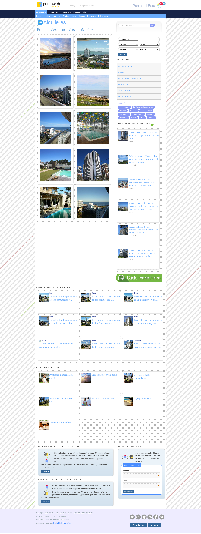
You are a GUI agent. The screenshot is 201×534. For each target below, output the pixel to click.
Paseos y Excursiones (88, 16)
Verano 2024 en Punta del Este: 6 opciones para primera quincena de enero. (144, 135)
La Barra (122, 72)
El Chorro (133, 111)
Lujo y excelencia (142, 398)
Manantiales (124, 84)
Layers (138, 517)
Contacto (144, 517)
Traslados (104, 16)
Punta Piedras (146, 111)
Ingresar (46, 501)
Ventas (66, 16)
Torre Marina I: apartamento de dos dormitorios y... (63, 298)
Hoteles (47, 16)
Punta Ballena (125, 96)
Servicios (66, 13)
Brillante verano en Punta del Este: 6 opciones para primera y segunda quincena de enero (144, 159)
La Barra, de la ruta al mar (143, 107)
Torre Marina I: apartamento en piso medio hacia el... (55, 345)
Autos (74, 16)
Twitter (161, 517)
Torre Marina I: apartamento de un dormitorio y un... (148, 298)
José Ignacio (124, 90)
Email (141, 481)
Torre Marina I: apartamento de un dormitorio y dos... (63, 321)
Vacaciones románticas (60, 421)
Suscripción (138, 525)
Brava (142, 118)
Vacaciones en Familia (103, 398)
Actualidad (53, 13)
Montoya (123, 111)
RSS (150, 517)
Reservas (41, 13)
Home (38, 16)
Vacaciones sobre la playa (104, 374)
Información (79, 13)
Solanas (150, 114)
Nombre (141, 471)
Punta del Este (125, 66)
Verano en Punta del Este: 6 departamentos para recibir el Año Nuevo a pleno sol (143, 229)
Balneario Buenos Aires (129, 78)
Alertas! (154, 525)
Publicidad (57, 523)
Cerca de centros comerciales (142, 376)
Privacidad (67, 523)
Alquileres (56, 16)
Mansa (133, 118)
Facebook (155, 517)
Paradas (151, 118)
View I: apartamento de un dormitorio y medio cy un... (147, 345)
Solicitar (46, 471)
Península (123, 118)
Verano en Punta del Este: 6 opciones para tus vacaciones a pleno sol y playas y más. (142, 253)
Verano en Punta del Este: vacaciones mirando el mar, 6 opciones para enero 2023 (141, 182)
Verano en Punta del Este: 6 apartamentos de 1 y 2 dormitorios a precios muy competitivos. (143, 206)
